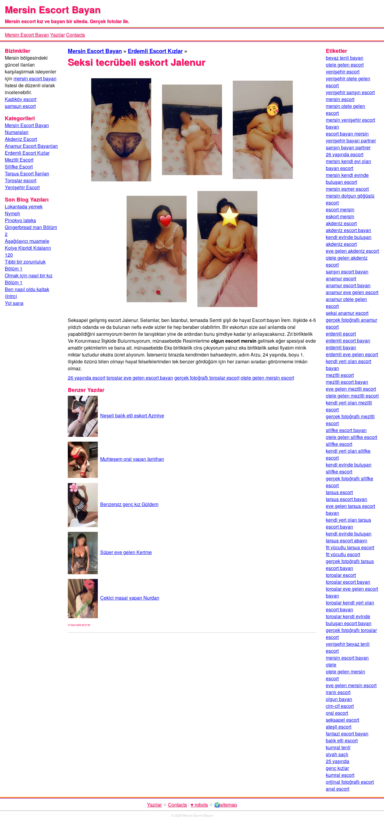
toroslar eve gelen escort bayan (139, 377)
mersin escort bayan (35, 78)
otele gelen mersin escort (267, 377)
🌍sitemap (225, 804)
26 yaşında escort (86, 377)
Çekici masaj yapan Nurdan (129, 597)
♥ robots (199, 804)
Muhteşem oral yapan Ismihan (132, 458)
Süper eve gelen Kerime (126, 552)
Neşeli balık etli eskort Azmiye (132, 415)
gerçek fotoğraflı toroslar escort (206, 377)
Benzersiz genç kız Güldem (129, 504)
